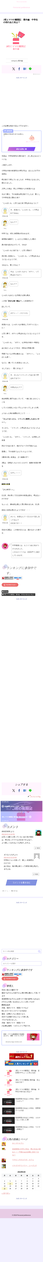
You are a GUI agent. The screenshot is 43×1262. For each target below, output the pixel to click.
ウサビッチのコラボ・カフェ (23, 1160)
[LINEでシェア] (30, 68)
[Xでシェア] (13, 68)
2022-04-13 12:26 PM (8, 834)
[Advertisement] (21, 100)
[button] (39, 951)
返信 (38, 848)
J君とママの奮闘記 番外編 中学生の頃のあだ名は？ (19, 594)
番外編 (6, 591)
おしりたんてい (18, 1143)
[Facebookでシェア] (19, 68)
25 (4, 1188)
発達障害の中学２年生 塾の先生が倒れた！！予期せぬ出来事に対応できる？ (26, 1152)
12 (10, 1183)
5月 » (8, 1193)
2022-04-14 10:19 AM (10, 857)
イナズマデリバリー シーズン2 (24, 1165)
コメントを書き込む (21, 882)
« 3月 (4, 1193)
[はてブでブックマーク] (24, 68)
